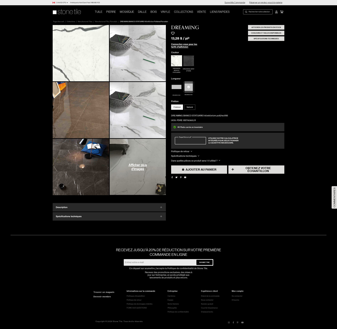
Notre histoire (173, 304)
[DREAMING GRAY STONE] (188, 61)
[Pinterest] (237, 322)
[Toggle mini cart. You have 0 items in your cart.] (281, 12)
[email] (185, 177)
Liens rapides (220, 11)
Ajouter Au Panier (201, 169)
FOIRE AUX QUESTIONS (137, 308)
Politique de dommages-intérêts (139, 304)
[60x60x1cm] (188, 87)
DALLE (142, 11)
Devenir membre (102, 296)
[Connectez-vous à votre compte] (276, 12)
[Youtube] (242, 322)
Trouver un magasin (103, 292)
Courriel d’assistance (209, 308)
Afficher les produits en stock (266, 27)
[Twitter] (176, 177)
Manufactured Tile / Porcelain (106, 22)
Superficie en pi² (185, 137)
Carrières (171, 296)
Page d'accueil (58, 22)
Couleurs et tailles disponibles (266, 33)
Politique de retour (134, 300)
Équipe (170, 300)
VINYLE (165, 11)
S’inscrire (235, 300)
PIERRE (111, 11)
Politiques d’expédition (136, 296)
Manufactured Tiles (85, 22)
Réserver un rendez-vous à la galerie (265, 3)
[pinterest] (181, 177)
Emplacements (207, 312)
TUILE (98, 11)
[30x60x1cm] (176, 87)
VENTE (201, 11)
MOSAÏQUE (127, 11)
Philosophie (172, 308)
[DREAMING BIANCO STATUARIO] (176, 61)
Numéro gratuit (207, 304)
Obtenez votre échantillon (258, 169)
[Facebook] (172, 177)
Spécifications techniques (266, 39)
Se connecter (237, 296)
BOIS (153, 11)
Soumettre (204, 262)
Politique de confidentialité (180, 268)
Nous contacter (207, 300)
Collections (183, 11)
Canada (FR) (61, 2)
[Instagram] (229, 322)
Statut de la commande (210, 296)
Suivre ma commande (235, 3)
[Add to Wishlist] (173, 33)
